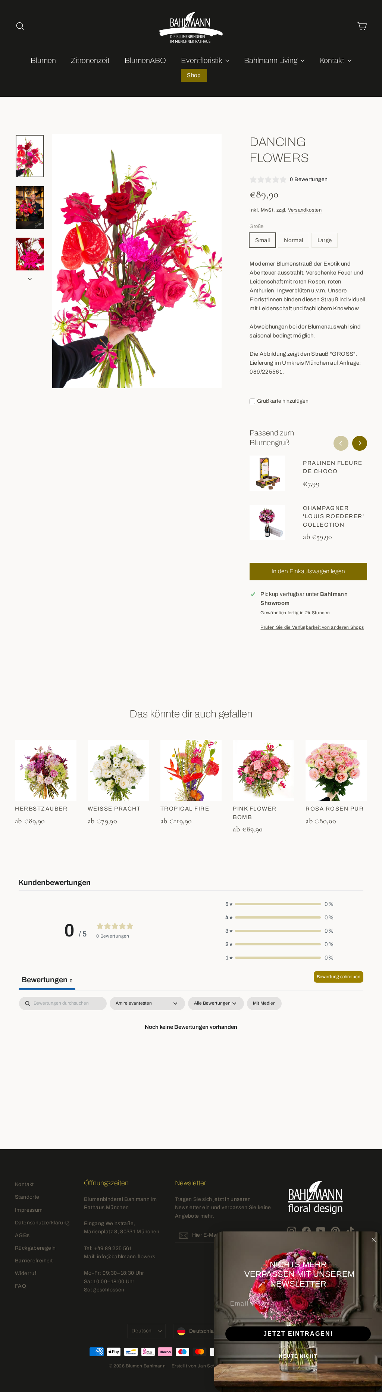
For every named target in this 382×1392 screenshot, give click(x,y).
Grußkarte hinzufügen (283, 401)
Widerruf (25, 1273)
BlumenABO (145, 60)
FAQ (20, 1286)
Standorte (27, 1197)
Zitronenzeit (90, 60)
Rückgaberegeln (35, 1248)
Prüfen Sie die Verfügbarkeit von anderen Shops (312, 627)
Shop (194, 75)
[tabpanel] (191, 1052)
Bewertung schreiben (338, 976)
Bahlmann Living (271, 60)
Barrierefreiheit (34, 1260)
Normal (293, 240)
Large (324, 240)
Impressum (29, 1210)
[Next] (359, 443)
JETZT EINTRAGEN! (298, 1334)
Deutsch (141, 1331)
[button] (279, 904)
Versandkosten (305, 210)
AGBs (22, 1235)
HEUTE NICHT (298, 1356)
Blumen (43, 60)
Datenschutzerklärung (42, 1222)
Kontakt (332, 60)
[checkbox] (264, 1003)
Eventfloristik (202, 60)
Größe (256, 226)
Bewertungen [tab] (47, 980)
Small (262, 240)
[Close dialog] (373, 1239)
